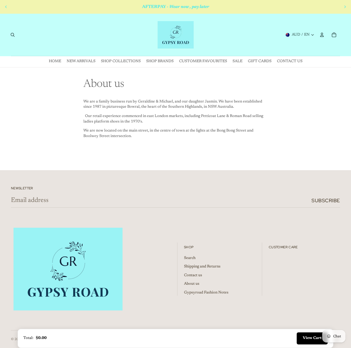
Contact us (193, 275)
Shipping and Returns (202, 267)
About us (191, 284)
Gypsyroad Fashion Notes (206, 293)
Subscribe (326, 200)
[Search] (13, 35)
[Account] (322, 35)
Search (190, 258)
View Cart (312, 338)
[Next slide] (345, 7)
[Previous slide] (6, 7)
